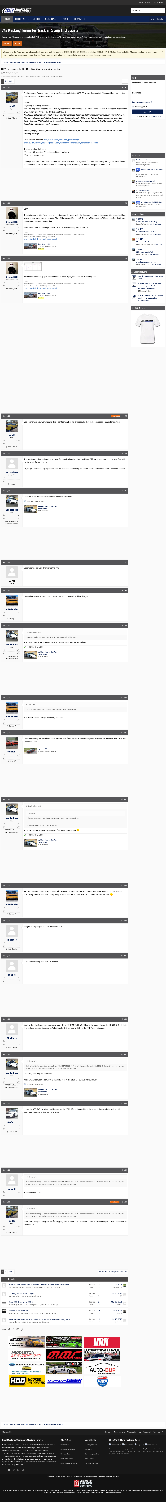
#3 (126, 258)
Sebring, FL (12, 619)
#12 (125, 799)
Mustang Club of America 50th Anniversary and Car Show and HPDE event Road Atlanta (149, 285)
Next (10, 81)
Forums (7, 18)
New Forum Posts (67, 1459)
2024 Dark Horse (155, 224)
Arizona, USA (12, 234)
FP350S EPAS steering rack (145, 181)
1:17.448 (139, 239)
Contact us (108, 1432)
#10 (125, 697)
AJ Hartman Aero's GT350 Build (149, 202)
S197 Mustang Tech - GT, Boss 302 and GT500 (45, 1287)
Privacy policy (131, 1432)
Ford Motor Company (24, 1490)
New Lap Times (66, 1454)
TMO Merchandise (144, 2)
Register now (156, 116)
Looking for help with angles (22, 1293)
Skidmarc (12, 1296)
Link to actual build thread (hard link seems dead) (40, 239)
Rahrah (11, 1305)
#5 (126, 453)
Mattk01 (119, 1305)
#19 (125, 1170)
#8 (126, 590)
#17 (125, 1054)
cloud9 (5, 73)
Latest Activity (65, 1444)
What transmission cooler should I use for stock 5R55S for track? (39, 1284)
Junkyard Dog (117, 1287)
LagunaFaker (13, 1322)
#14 (125, 920)
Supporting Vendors (92, 1454)
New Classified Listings (69, 1463)
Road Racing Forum (143, 165)
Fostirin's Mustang (15, 1287)
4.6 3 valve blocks (142, 190)
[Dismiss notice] (162, 52)
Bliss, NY (13, 761)
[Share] (122, 87)
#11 (125, 733)
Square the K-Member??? (20, 1310)
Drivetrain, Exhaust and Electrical (38, 1322)
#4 (126, 416)
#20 (125, 1202)
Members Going (144, 291)
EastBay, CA (13, 1132)
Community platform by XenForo (66, 1477)
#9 (126, 625)
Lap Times (36, 19)
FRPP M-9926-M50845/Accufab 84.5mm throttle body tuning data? (40, 1319)
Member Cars (20, 19)
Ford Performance (132, 1490)
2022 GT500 (158, 244)
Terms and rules (119, 1432)
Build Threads (141, 176)
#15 (125, 956)
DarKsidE (12, 1313)
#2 (126, 203)
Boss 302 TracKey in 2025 (21, 1302)
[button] (28, 19)
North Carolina (12, 949)
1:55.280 (139, 249)
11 (99, 1293)
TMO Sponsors (158, 2)
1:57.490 (139, 229)
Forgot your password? (142, 102)
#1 (126, 87)
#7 (126, 562)
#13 (125, 885)
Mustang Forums (35, 1440)
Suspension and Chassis (33, 1296)
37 (99, 1302)
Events (65, 19)
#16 (125, 1019)
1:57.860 (139, 259)
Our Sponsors (79, 19)
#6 (126, 491)
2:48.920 (139, 219)
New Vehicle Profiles (68, 1449)
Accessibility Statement (151, 1432)
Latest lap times (137, 214)
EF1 (121, 1296)
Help (139, 1432)
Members (88, 1449)
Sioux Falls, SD (12, 118)
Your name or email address (144, 83)
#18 (125, 1103)
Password (136, 93)
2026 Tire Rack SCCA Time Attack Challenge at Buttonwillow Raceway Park (150, 298)
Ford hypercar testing (143, 160)
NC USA (12, 484)
